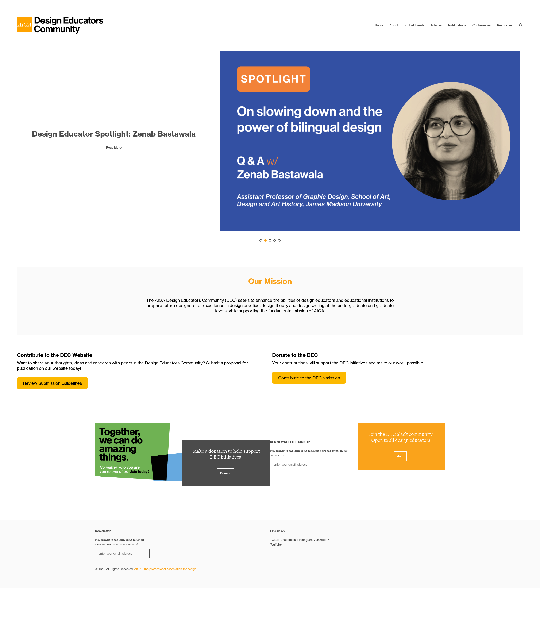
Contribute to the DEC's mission (309, 378)
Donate (225, 473)
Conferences (481, 25)
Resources (505, 25)
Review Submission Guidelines (52, 383)
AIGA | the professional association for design (165, 569)
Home (379, 25)
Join (400, 456)
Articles (436, 25)
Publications (457, 25)
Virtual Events (414, 25)
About (394, 25)
